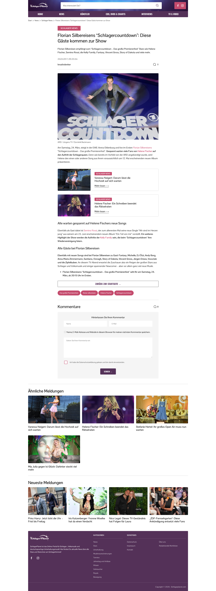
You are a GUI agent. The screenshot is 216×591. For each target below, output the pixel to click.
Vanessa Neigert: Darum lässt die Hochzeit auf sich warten (112, 179)
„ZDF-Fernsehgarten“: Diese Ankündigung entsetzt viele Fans (167, 520)
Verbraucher (97, 569)
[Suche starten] (157, 5)
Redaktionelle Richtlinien (168, 546)
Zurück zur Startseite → (108, 283)
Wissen (96, 565)
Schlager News (47, 20)
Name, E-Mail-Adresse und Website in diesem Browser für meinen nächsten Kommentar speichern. (108, 332)
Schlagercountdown (124, 293)
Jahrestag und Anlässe (101, 561)
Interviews (146, 14)
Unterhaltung (98, 550)
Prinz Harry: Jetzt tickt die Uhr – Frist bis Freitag (45, 520)
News (61, 14)
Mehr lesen (100, 185)
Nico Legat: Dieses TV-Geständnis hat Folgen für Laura (127, 520)
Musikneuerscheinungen (102, 553)
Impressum (131, 546)
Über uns (162, 542)
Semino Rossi (90, 230)
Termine (96, 557)
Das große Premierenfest (69, 293)
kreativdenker (64, 64)
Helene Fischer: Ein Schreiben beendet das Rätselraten (115, 205)
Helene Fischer (145, 151)
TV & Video (173, 14)
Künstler (85, 14)
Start (30, 20)
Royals (95, 573)
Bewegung (97, 577)
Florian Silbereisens (142, 147)
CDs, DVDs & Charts (115, 14)
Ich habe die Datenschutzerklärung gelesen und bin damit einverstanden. (97, 362)
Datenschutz (132, 542)
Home (40, 14)
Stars (95, 546)
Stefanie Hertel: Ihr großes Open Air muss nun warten (161, 428)
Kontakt (130, 550)
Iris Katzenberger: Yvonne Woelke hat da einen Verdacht (87, 520)
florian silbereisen (89, 293)
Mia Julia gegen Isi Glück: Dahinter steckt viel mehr (52, 468)
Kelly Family (106, 237)
